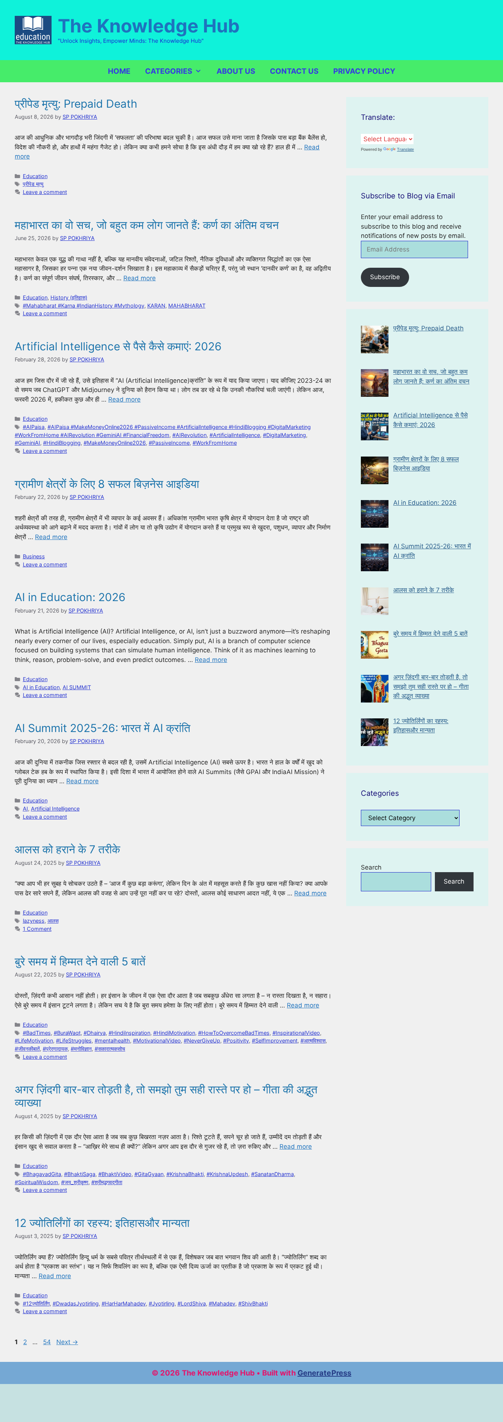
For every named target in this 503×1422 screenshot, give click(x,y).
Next (67, 1342)
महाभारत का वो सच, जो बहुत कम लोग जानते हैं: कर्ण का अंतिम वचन (147, 225)
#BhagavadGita (42, 1174)
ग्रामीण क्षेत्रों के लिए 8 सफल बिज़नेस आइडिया (107, 483)
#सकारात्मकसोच (110, 1048)
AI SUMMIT (77, 687)
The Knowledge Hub (149, 26)
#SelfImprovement (275, 1040)
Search (371, 867)
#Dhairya (95, 1033)
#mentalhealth (112, 1040)
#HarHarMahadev (124, 1303)
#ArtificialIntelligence (235, 435)
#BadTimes (37, 1033)
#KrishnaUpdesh (227, 1174)
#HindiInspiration (129, 1033)
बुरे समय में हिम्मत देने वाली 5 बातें (80, 961)
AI (25, 808)
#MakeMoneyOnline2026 (115, 443)
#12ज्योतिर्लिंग (36, 1303)
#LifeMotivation (34, 1040)
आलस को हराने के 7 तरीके (67, 849)
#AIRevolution (189, 435)
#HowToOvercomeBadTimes (234, 1033)
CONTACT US (294, 71)
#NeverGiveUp (202, 1040)
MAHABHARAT (186, 305)
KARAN (156, 305)
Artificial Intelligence (55, 808)
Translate (405, 149)
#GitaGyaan (148, 1174)
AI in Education (41, 687)
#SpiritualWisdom (36, 1182)
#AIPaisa (34, 427)
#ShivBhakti (253, 1303)
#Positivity (236, 1040)
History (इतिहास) (68, 297)
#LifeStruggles (74, 1040)
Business (34, 556)
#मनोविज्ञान (81, 1048)
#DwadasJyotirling (76, 1303)
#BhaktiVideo (114, 1174)
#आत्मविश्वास (313, 1040)
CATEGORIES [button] (168, 71)
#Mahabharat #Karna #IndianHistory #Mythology (83, 305)
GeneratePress (324, 1373)
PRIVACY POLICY (364, 71)
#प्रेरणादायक (55, 1048)
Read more (139, 278)
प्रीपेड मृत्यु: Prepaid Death (76, 103)
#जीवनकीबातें (27, 1048)
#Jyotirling (162, 1303)
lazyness (34, 921)
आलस (53, 921)
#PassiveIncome (169, 443)
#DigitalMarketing (284, 435)
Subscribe (385, 277)
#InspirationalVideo (296, 1033)
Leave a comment (45, 192)
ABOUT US (236, 71)
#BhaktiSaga (79, 1174)
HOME (119, 71)
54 (48, 1342)
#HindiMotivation (174, 1033)
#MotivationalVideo (157, 1040)
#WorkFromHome (215, 443)
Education (35, 176)
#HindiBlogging (62, 443)
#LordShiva (191, 1303)
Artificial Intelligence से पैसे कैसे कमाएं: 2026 (118, 346)
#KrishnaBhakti (185, 1174)
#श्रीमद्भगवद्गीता (106, 1182)
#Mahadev (222, 1303)
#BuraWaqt (67, 1033)
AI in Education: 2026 (70, 597)
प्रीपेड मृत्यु (33, 184)
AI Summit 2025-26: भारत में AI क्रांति (102, 728)
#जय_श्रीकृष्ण (74, 1182)
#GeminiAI (27, 443)
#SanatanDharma (272, 1174)
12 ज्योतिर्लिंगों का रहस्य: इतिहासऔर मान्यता (102, 1222)
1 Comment (37, 929)
